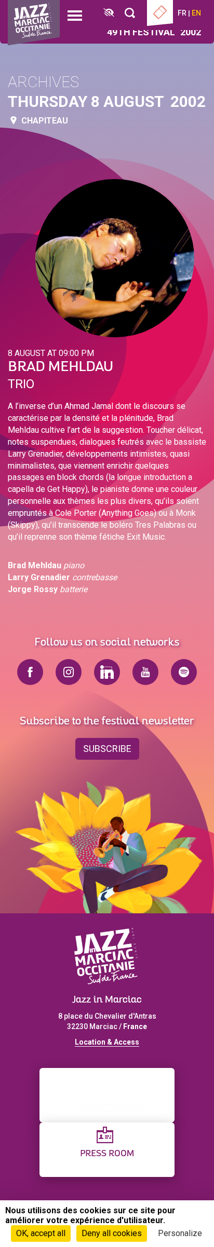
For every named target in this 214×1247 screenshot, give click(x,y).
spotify (184, 672)
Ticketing (160, 13)
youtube (145, 672)
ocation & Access (109, 1042)
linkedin (107, 672)
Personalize (180, 1233)
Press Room (107, 1154)
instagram (69, 672)
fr (182, 13)
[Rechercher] (130, 13)
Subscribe (107, 748)
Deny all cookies (112, 1233)
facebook (30, 672)
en (196, 13)
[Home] (34, 23)
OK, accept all (40, 1233)
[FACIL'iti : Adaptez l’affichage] (108, 13)
